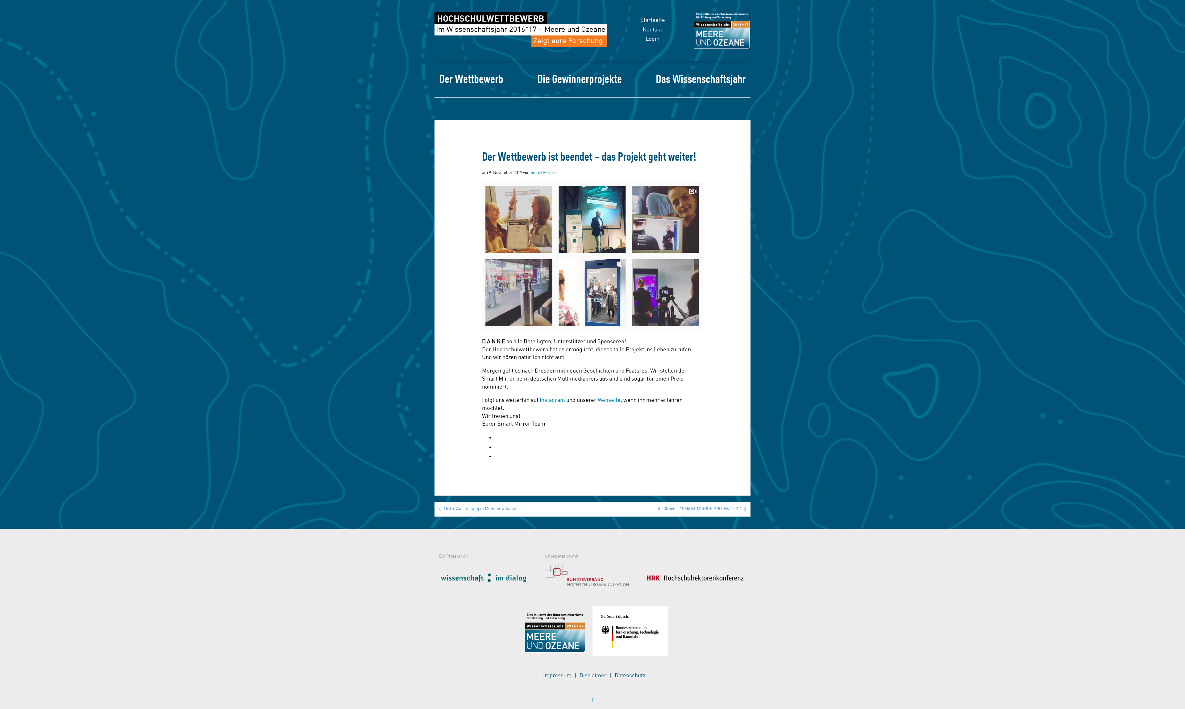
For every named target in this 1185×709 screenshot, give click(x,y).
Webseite (609, 400)
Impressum (557, 675)
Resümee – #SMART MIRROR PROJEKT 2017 (702, 509)
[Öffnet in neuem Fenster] (489, 577)
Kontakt (652, 30)
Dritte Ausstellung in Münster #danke (477, 509)
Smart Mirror (542, 173)
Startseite (652, 20)
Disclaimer (593, 675)
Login (652, 39)
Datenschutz (630, 675)
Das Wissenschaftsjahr (701, 80)
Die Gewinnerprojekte (579, 80)
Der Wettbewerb (471, 80)
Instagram (552, 400)
